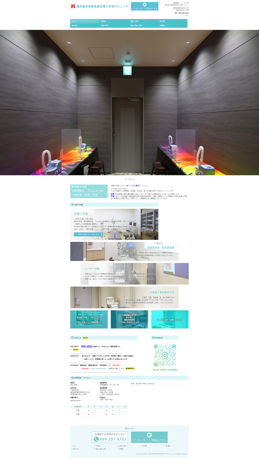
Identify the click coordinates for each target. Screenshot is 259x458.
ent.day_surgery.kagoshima (98, 368)
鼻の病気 (74, 25)
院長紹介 (104, 21)
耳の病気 (162, 21)
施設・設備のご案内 (136, 25)
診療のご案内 (134, 21)
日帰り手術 (104, 25)
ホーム (74, 21)
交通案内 (162, 25)
